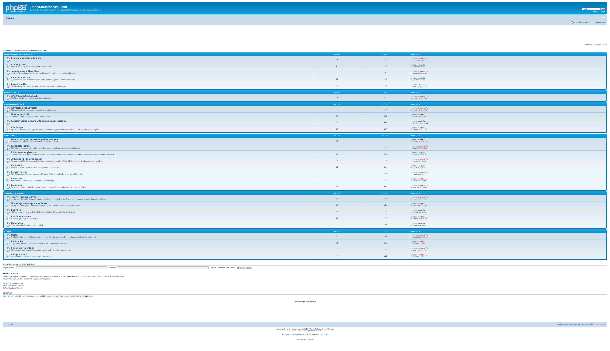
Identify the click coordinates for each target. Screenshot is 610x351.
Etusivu (10, 18)
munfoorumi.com (321, 334)
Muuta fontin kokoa (603, 17)
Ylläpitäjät (11, 288)
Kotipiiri (7, 231)
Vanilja (420, 65)
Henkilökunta (562, 324)
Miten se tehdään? (20, 114)
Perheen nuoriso (19, 172)
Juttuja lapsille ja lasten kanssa (26, 159)
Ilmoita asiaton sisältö (305, 339)
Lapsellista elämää (20, 146)
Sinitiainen (89, 296)
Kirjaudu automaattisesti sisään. (223, 268)
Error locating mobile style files (305, 302)
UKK (575, 22)
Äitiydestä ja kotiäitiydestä (24, 108)
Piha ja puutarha (19, 254)
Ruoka (14, 235)
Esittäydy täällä (18, 64)
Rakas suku (16, 178)
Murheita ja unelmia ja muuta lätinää (29, 203)
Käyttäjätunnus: (9, 268)
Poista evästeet (574, 324)
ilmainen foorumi (297, 334)
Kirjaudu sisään (599, 22)
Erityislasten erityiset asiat (24, 152)
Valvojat (19, 288)
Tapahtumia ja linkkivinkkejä (25, 71)
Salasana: (112, 268)
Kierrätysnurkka (19, 84)
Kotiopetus (16, 185)
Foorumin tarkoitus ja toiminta (26, 58)
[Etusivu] (17, 8)
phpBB (305, 329)
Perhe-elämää (10, 136)
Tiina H (420, 84)
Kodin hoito (17, 241)
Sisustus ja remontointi (22, 248)
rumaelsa (421, 58)
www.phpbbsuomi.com (313, 331)
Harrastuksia (17, 223)
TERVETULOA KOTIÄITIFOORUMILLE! (18, 54)
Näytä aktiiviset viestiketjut (37, 50)
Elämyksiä (16, 210)
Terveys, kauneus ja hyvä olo (25, 197)
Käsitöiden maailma (21, 216)
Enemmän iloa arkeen (14, 193)
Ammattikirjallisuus (20, 77)
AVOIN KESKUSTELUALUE (24, 96)
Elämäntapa (17, 127)
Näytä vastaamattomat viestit (14, 50)
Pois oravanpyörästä (14, 104)
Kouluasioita (17, 165)
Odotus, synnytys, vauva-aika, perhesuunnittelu (34, 139)
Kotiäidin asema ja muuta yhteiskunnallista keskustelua (38, 121)
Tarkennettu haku (598, 11)
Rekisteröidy (585, 22)
